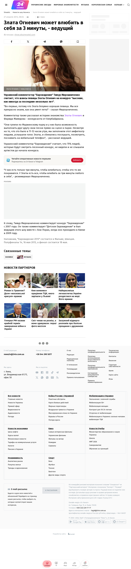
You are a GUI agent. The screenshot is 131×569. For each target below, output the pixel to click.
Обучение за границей (98, 449)
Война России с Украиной (61, 396)
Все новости (14, 396)
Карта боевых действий (58, 403)
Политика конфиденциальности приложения (96, 367)
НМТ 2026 (93, 442)
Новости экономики (18, 428)
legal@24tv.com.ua (98, 510)
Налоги (11, 446)
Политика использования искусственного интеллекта (94, 359)
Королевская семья (102, 5)
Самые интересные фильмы (60, 432)
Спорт (51, 458)
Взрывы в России (55, 416)
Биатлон (52, 471)
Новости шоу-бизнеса (21, 12)
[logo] (20, 4)
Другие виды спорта (57, 475)
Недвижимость (15, 458)
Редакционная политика (72, 359)
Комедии (52, 442)
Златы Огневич (73, 115)
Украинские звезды (41, 5)
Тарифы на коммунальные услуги (22, 442)
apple (90, 521)
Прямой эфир (13, 406)
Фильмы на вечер (55, 439)
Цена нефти (13, 432)
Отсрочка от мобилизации (100, 413)
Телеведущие (72, 369)
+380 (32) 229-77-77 (83, 508)
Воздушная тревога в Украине (61, 410)
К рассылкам (51, 490)
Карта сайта (113, 375)
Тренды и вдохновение (17, 468)
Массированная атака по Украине (62, 413)
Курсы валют (13, 435)
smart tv (104, 521)
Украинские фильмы (57, 435)
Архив (111, 371)
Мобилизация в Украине (101, 396)
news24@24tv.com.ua (14, 354)
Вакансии (112, 360)
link (37, 372)
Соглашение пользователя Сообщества (93, 374)
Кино (50, 428)
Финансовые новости (17, 439)
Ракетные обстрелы (56, 399)
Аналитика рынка (15, 461)
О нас (69, 350)
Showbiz (7, 12)
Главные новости (15, 399)
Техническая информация (114, 351)
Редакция (70, 355)
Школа (92, 438)
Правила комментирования (95, 381)
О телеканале (72, 365)
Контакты (112, 356)
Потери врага (54, 420)
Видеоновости (14, 410)
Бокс (50, 461)
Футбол (51, 465)
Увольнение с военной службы (102, 399)
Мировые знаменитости (66, 5)
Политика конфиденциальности (96, 351)
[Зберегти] (77, 42)
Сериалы (52, 446)
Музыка (85, 5)
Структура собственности (114, 365)
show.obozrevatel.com (24, 35)
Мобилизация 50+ (96, 403)
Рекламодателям (73, 373)
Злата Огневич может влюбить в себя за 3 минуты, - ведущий (56, 12)
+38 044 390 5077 (44, 354)
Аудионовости (14, 413)
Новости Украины (15, 403)
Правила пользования (75, 377)
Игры (111, 379)
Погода (11, 416)
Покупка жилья (14, 465)
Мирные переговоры (57, 406)
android (76, 521)
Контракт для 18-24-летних (100, 410)
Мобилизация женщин (98, 406)
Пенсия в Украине (15, 449)
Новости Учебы (96, 428)
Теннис (51, 468)
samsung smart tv (119, 521)
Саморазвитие (95, 445)
